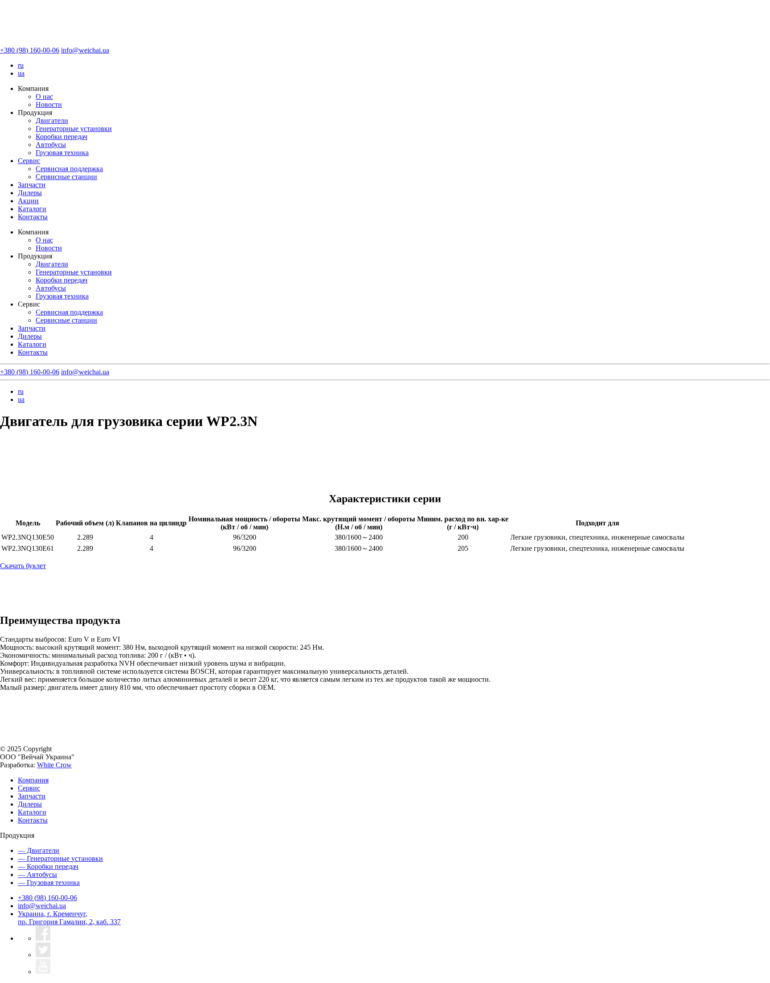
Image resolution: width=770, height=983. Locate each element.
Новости (49, 104)
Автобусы (51, 144)
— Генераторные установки (60, 858)
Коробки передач (61, 136)
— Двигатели (38, 850)
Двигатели (52, 120)
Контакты (33, 217)
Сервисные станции (66, 176)
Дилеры (30, 193)
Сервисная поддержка (69, 168)
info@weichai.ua (85, 50)
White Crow (54, 765)
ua (21, 73)
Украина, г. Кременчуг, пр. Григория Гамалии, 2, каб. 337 (69, 918)
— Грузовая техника (49, 882)
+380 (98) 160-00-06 (29, 50)
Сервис (29, 160)
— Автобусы (37, 874)
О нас (44, 96)
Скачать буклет (23, 565)
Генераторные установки (74, 128)
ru (21, 65)
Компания (33, 780)
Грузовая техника (62, 152)
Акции (28, 201)
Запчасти (31, 184)
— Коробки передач (48, 866)
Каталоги (32, 209)
